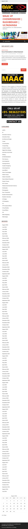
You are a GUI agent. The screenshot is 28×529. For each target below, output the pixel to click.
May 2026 (4, 231)
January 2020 (5, 398)
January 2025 (5, 264)
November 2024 (6, 269)
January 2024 (5, 291)
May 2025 (4, 256)
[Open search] (25, 41)
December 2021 (5, 347)
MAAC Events (5, 174)
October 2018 (5, 431)
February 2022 (5, 342)
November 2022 (6, 322)
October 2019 (5, 404)
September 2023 (6, 300)
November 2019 (6, 402)
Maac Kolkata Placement (7, 179)
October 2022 (5, 324)
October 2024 (5, 271)
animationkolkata (13, 53)
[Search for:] (14, 69)
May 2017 (4, 469)
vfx (3, 203)
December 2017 (5, 453)
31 (14, 511)
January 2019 (5, 424)
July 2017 (4, 464)
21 (3, 508)
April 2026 (4, 233)
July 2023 (4, 304)
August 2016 (5, 489)
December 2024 (5, 267)
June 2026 (4, 229)
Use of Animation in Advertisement (12, 52)
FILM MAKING (5, 161)
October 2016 (5, 484)
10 (14, 503)
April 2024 (4, 284)
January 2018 (5, 451)
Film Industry (5, 159)
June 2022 (4, 333)
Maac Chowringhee (6, 172)
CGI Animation (5, 143)
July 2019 (4, 411)
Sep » (5, 515)
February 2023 (5, 316)
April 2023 (4, 311)
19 (21, 506)
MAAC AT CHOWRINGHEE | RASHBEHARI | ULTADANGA (12, 20)
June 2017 (4, 467)
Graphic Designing (6, 165)
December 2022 (5, 320)
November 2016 (6, 482)
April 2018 (4, 444)
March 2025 (5, 260)
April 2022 (4, 338)
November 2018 (6, 429)
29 (7, 511)
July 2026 (4, 227)
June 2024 (4, 280)
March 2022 (5, 340)
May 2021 (4, 362)
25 (17, 508)
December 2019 (5, 400)
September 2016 (6, 487)
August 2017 (5, 462)
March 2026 (5, 236)
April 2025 (4, 258)
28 (3, 511)
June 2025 (4, 253)
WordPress (9, 527)
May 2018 (4, 442)
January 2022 (5, 344)
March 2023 (5, 313)
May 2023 (4, 309)
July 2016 (4, 491)
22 (7, 508)
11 (17, 503)
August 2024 (5, 276)
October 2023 (5, 298)
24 (14, 508)
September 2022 (6, 327)
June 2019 (4, 413)
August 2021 (5, 355)
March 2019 (5, 420)
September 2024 (6, 273)
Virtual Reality (5, 207)
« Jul (3, 515)
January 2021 (5, 371)
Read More (4, 63)
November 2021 (6, 349)
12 (21, 503)
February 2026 (5, 238)
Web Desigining (5, 214)
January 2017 (5, 478)
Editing (3, 154)
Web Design (5, 216)
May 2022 (4, 336)
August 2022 (5, 329)
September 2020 (6, 380)
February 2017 (5, 475)
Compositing (5, 145)
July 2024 (4, 278)
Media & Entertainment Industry (9, 185)
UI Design (4, 199)
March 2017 (5, 473)
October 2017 (5, 458)
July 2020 (4, 384)
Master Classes (5, 181)
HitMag (14, 527)
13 (24, 503)
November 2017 (6, 455)
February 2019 (5, 422)
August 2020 (5, 382)
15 (7, 506)
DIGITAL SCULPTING (7, 152)
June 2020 (4, 387)
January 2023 (5, 318)
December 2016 (5, 480)
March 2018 (5, 447)
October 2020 (5, 378)
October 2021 (5, 351)
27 (24, 508)
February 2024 (5, 289)
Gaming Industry (6, 163)
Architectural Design (7, 139)
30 (10, 511)
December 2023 (5, 293)
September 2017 (6, 460)
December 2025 (5, 242)
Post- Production (6, 192)
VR (3, 212)
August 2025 (5, 249)
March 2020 (5, 393)
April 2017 (4, 471)
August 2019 (5, 409)
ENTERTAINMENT (6, 156)
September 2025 (6, 247)
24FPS (3, 130)
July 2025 (4, 251)
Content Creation (6, 148)
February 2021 (5, 369)
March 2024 (5, 287)
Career (3, 141)
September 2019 (6, 407)
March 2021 (5, 367)
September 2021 (6, 353)
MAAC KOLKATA (6, 176)
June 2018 (4, 440)
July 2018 (4, 438)
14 (3, 506)
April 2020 (4, 391)
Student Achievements (7, 194)
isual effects (5, 170)
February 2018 (5, 449)
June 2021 (4, 360)
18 (17, 506)
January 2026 (5, 240)
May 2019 (4, 415)
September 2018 (6, 433)
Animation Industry (6, 134)
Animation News (5, 50)
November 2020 (6, 375)
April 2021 (4, 364)
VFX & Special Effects (7, 205)
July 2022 (4, 331)
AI (2, 132)
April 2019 (4, 418)
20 (24, 506)
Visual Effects (5, 210)
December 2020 (5, 373)
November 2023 (6, 296)
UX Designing (5, 201)
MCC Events (5, 183)
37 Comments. (20, 53)
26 (21, 508)
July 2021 (4, 358)
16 (10, 506)
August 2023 (5, 302)
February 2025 (5, 262)
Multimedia (4, 188)
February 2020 (5, 395)
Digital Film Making (6, 150)
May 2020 (4, 389)
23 (10, 508)
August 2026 (5, 224)
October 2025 (5, 244)
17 (14, 506)
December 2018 (5, 427)
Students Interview (6, 196)
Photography (5, 190)
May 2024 (4, 282)
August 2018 (5, 435)
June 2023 (4, 307)
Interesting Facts (6, 168)
